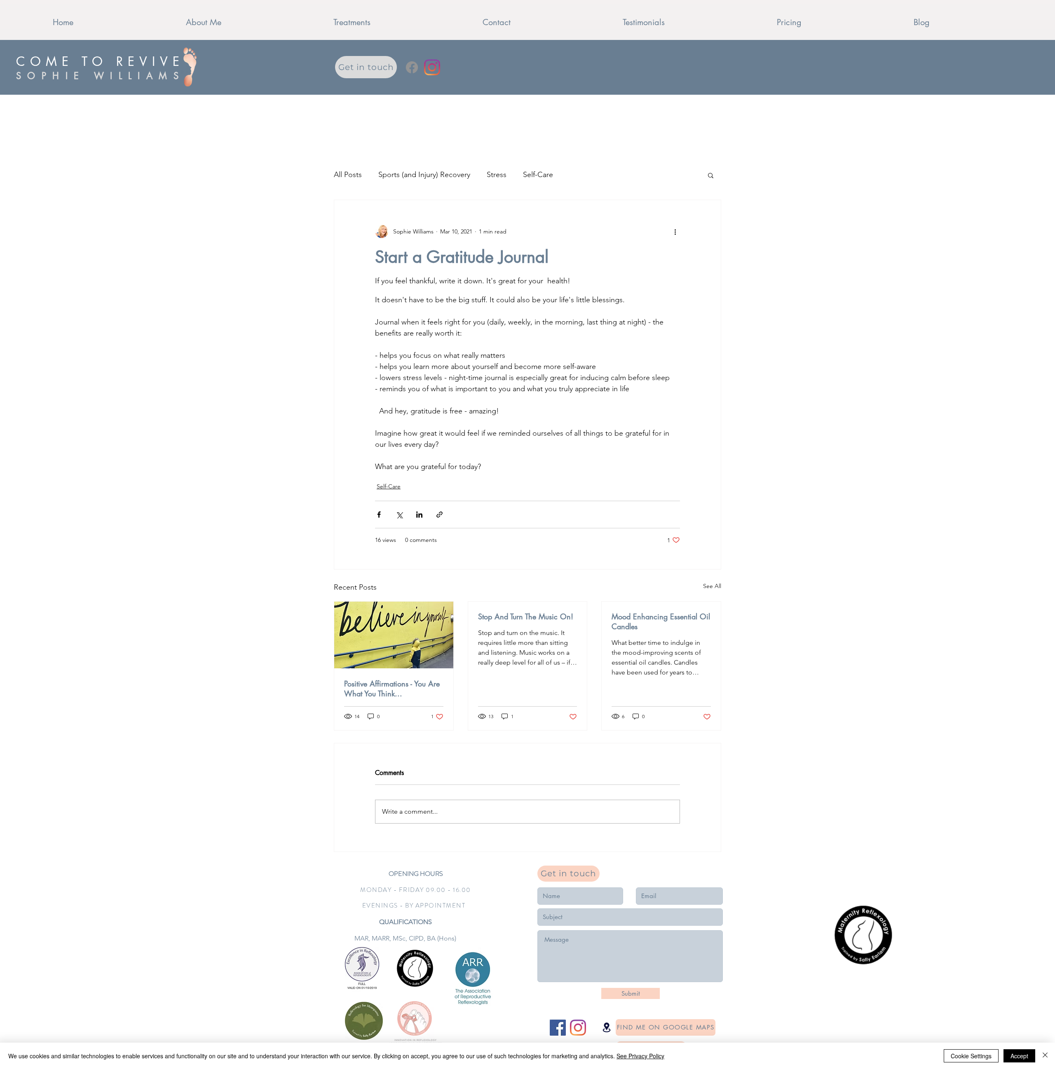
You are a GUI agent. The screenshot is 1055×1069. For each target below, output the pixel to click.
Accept (1019, 1056)
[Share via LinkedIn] (419, 514)
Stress (496, 174)
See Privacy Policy (640, 1056)
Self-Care (538, 174)
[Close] (1045, 1055)
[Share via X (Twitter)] (399, 514)
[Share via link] (439, 514)
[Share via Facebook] (379, 514)
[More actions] (675, 231)
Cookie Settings (971, 1056)
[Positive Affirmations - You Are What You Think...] (393, 635)
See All (712, 586)
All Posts (348, 174)
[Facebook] (412, 67)
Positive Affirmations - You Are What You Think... (392, 688)
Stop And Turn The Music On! (525, 616)
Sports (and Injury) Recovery (424, 174)
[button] (711, 175)
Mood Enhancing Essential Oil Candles (661, 621)
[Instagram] (432, 67)
